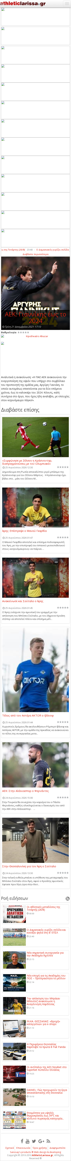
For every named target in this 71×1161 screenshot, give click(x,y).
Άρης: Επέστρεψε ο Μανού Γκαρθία (24, 531)
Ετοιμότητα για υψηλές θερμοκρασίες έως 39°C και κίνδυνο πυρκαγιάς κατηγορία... (45, 1115)
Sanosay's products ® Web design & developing (35, 1152)
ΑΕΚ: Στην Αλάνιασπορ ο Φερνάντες (25, 791)
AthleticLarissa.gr (42, 1155)
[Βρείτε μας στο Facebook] (22, 1141)
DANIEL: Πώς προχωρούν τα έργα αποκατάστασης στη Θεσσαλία (47, 1091)
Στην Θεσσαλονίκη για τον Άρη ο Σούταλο (29, 866)
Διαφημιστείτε (58, 1147)
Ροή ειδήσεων (14, 898)
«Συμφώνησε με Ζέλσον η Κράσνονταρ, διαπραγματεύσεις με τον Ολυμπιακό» (27, 462)
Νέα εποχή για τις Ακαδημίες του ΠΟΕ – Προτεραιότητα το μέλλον (46, 977)
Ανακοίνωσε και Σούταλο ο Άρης (22, 601)
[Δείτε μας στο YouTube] (27, 1141)
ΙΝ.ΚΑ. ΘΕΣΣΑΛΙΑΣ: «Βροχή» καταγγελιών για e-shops (43, 1023)
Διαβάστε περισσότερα (35, 254)
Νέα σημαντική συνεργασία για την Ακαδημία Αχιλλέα (45, 954)
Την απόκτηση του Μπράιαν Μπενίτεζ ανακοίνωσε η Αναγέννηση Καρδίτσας (43, 1001)
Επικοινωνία (23, 1147)
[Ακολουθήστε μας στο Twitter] (34, 1141)
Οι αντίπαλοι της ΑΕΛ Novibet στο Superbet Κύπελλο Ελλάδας (47, 1068)
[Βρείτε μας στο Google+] (41, 1141)
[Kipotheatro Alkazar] (35, 336)
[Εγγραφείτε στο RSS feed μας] (48, 1141)
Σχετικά (9, 1147)
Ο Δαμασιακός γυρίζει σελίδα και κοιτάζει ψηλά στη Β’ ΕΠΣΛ (46, 931)
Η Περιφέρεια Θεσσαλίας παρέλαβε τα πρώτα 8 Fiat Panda (46, 1045)
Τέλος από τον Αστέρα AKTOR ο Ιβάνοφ (28, 715)
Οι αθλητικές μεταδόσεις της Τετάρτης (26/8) (43, 908)
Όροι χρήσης (40, 1147)
